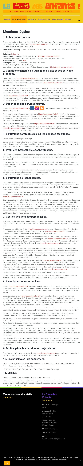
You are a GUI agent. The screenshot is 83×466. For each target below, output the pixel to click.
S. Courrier (15, 54)
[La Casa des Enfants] (41, 8)
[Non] (80, 460)
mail (24, 61)
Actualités (32, 19)
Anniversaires (57, 19)
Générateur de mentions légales (61, 67)
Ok (7, 463)
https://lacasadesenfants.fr (38, 44)
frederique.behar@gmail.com (48, 56)
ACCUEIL (7, 19)
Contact (68, 19)
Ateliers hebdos (44, 19)
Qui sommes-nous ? (19, 19)
